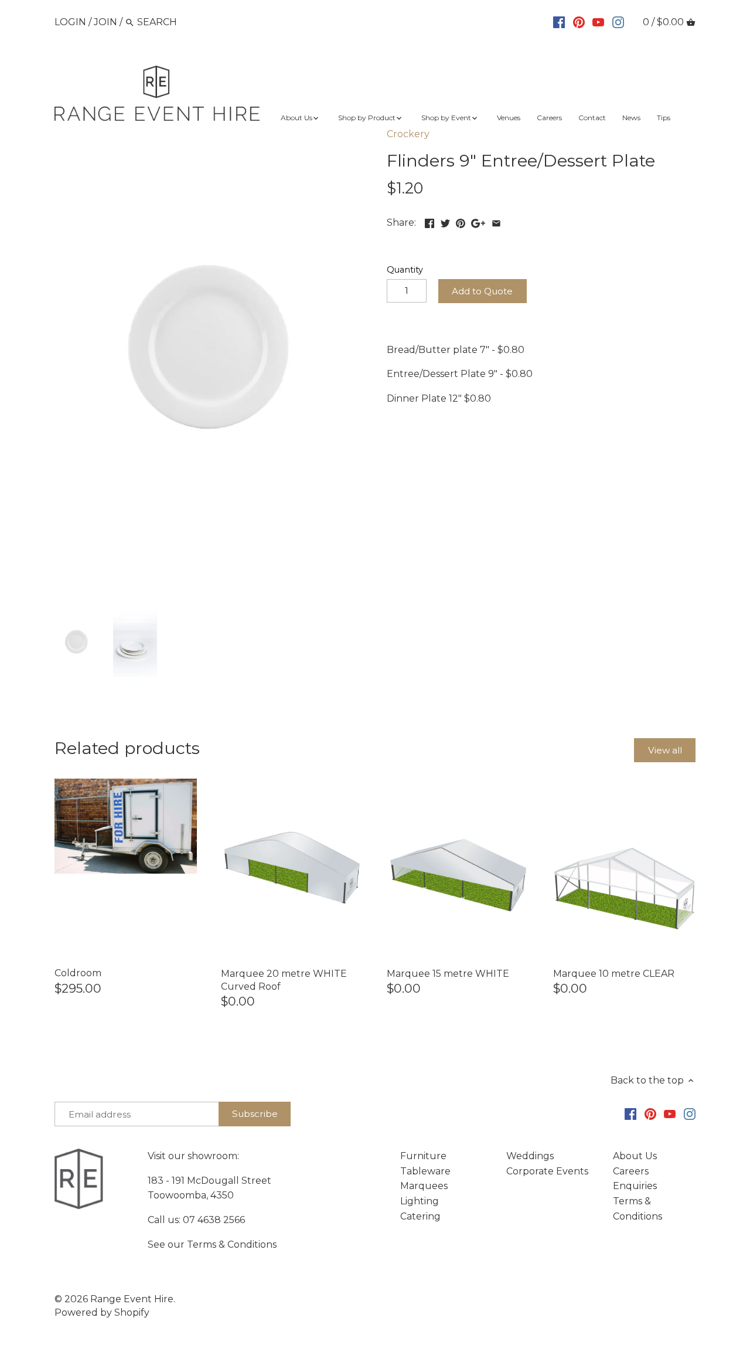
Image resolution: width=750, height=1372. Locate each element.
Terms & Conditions (232, 1244)
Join (105, 22)
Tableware (425, 1171)
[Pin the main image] (460, 221)
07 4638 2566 (214, 1219)
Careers (631, 1171)
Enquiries (635, 1185)
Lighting (419, 1201)
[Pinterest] (579, 22)
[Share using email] (496, 221)
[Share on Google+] (478, 221)
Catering (420, 1216)
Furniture (423, 1156)
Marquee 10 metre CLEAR (613, 973)
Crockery (408, 134)
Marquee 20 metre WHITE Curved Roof (284, 980)
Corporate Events (547, 1171)
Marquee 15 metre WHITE (448, 973)
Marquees (424, 1185)
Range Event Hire (131, 1299)
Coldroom (77, 973)
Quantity (405, 270)
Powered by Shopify (101, 1312)
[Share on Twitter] (445, 221)
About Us (635, 1156)
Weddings (530, 1156)
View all (665, 750)
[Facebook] (559, 22)
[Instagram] (618, 22)
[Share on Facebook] (429, 221)
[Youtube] (598, 22)
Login (70, 22)
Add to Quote (482, 291)
